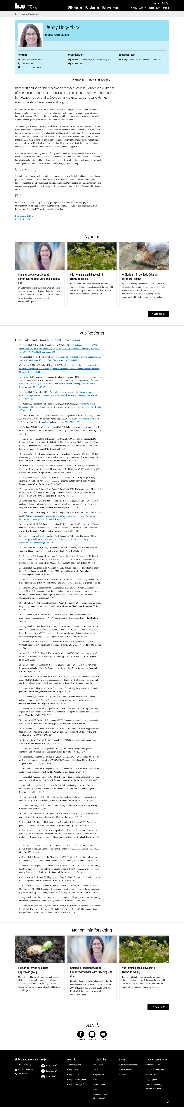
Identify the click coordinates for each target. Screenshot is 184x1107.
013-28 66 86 (27, 63)
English (156, 3)
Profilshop (97, 1089)
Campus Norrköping (76, 1079)
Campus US (72, 1074)
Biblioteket (98, 1064)
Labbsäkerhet (99, 1084)
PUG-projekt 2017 (23, 219)
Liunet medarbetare (127, 1064)
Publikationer (78, 79)
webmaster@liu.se (153, 1087)
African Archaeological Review (81, 395)
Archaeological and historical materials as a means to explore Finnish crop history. (54, 541)
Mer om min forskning (99, 79)
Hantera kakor (151, 1074)
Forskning (92, 7)
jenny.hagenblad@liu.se (32, 59)
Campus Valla (73, 1069)
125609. (38, 387)
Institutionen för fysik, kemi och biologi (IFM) (91, 59)
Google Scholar (72, 340)
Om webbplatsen (152, 1064)
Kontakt (165, 8)
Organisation (98, 1074)
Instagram (50, 1070)
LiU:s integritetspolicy (154, 1069)
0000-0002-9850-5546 (31, 67)
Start (17, 14)
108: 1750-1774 (66, 422)
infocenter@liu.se (25, 1069)
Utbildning (75, 7)
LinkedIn (50, 1076)
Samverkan (110, 7)
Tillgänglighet (151, 1079)
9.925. (26, 410)
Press (95, 1079)
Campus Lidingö (74, 1084)
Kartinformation (74, 1064)
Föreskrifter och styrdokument (100, 1096)
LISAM (122, 1074)
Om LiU (134, 8)
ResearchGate (53, 340)
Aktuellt (142, 8)
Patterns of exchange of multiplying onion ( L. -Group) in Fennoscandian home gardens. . (57, 517)
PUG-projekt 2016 (23, 215)
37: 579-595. (25, 398)
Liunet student (125, 1069)
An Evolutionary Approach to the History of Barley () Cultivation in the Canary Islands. (56, 393)
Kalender (97, 1069)
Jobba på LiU (154, 8)
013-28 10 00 (23, 1073)
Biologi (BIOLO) (79, 63)
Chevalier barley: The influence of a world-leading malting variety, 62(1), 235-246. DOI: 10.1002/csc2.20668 (60, 358)
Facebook (50, 1065)
